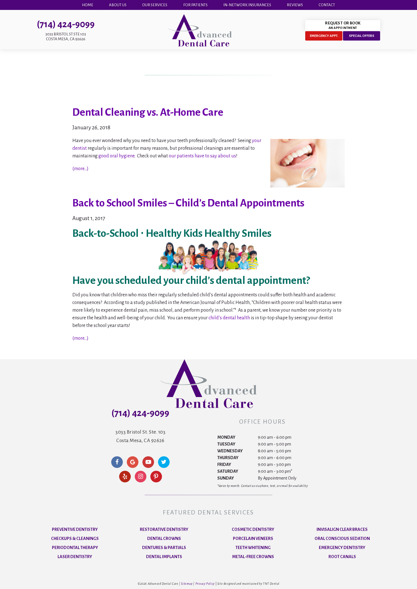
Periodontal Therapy (75, 547)
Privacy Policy (205, 583)
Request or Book (342, 25)
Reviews (295, 5)
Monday (226, 437)
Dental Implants (164, 556)
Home (87, 5)
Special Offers (361, 36)
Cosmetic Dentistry (253, 529)
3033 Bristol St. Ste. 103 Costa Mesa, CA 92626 (140, 436)
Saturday (227, 471)
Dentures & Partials (164, 547)
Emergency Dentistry (342, 547)
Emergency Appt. (324, 36)
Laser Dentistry (75, 556)
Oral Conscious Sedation (342, 538)
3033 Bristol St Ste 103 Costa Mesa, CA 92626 (65, 36)
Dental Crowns (164, 538)
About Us (118, 5)
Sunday (225, 478)
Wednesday (230, 451)
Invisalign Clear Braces (342, 529)
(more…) (80, 168)
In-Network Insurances (247, 5)
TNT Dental (271, 583)
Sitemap (186, 583)
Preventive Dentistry (75, 529)
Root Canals (342, 556)
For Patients (195, 5)
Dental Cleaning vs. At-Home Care (147, 112)
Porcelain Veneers (253, 538)
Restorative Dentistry (164, 529)
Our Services (154, 5)
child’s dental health (229, 317)
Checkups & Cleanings (75, 538)
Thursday (228, 457)
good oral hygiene (116, 156)
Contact (327, 5)
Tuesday (226, 444)
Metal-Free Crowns (253, 556)
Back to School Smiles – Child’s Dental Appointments (188, 203)
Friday (224, 464)
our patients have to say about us (202, 156)
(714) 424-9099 (66, 24)
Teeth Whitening (253, 547)
